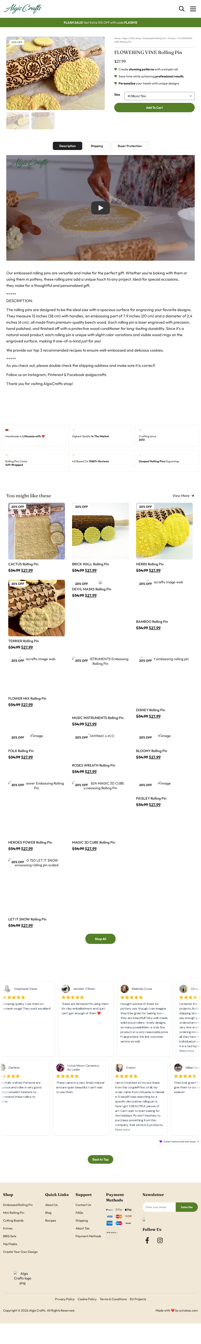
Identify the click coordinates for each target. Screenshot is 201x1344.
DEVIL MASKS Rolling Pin (91, 592)
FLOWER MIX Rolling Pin (27, 702)
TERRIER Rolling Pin (23, 644)
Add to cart (154, 134)
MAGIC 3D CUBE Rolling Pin (93, 846)
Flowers (172, 36)
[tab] (67, 149)
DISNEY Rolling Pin (150, 713)
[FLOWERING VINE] (55, 71)
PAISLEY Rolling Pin (151, 802)
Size (117, 92)
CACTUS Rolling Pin (23, 567)
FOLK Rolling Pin (21, 754)
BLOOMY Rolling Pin (151, 754)
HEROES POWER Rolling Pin (30, 846)
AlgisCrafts (53, 387)
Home (117, 36)
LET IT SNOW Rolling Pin (27, 923)
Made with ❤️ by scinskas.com (177, 1314)
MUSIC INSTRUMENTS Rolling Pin (98, 721)
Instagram (37, 378)
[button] (12, 71)
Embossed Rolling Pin (154, 36)
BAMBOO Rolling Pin (152, 625)
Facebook (75, 378)
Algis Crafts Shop (131, 36)
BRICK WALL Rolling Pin (90, 567)
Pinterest (55, 378)
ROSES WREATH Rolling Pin (93, 769)
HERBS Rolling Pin (150, 567)
